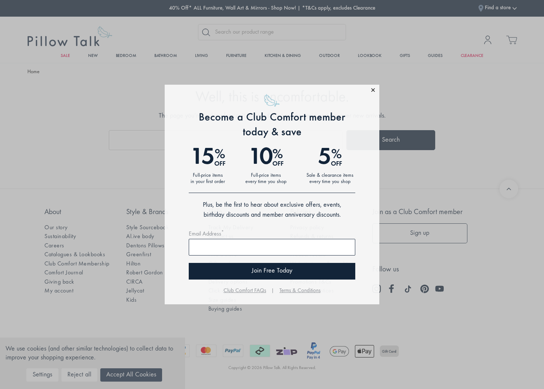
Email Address (206, 234)
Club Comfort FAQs (245, 291)
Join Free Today (272, 271)
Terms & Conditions (299, 291)
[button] (272, 91)
